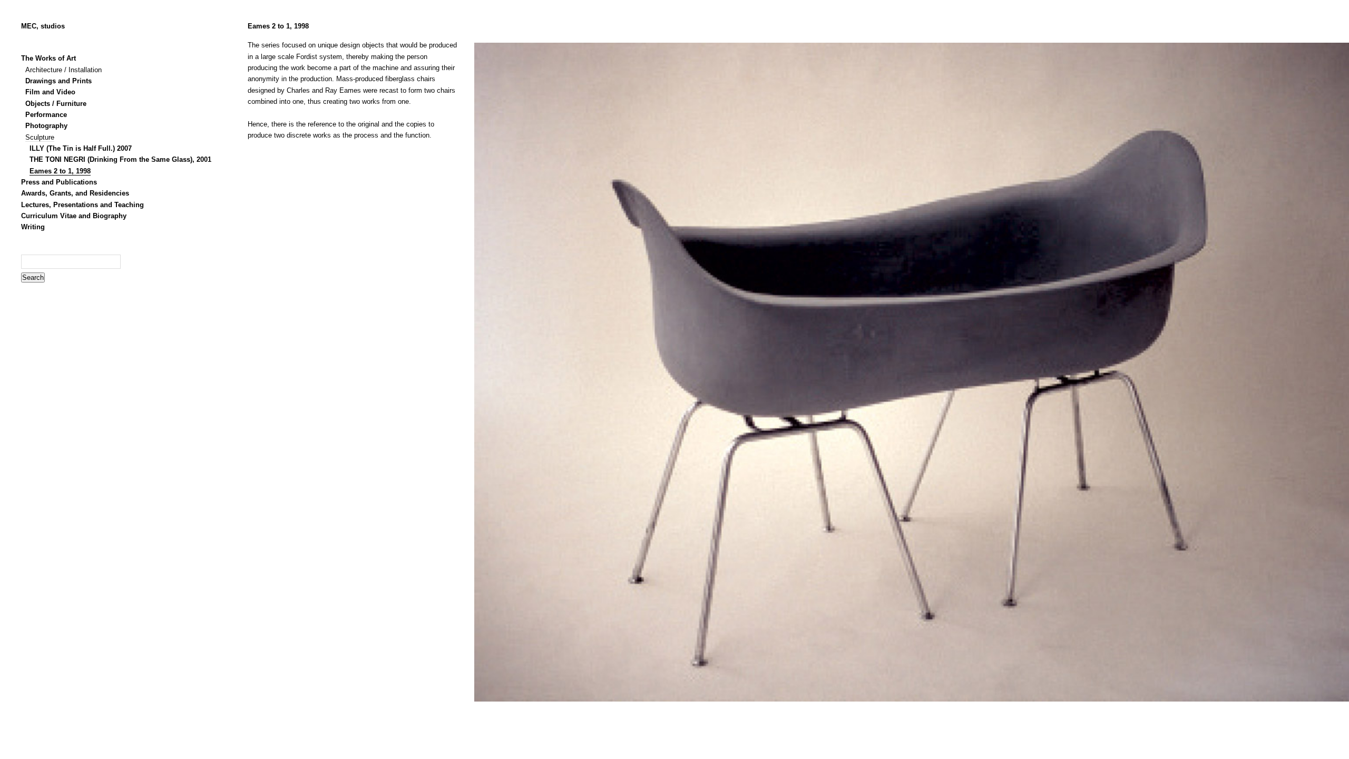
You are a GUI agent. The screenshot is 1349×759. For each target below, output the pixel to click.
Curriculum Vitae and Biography (73, 216)
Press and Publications (59, 182)
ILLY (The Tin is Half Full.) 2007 (81, 148)
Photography (46, 126)
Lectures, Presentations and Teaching (82, 205)
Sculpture (39, 137)
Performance (46, 115)
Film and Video (50, 92)
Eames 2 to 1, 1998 (60, 171)
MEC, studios (43, 26)
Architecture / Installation (63, 70)
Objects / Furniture (55, 104)
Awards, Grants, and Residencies (75, 193)
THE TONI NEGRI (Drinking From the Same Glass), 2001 (120, 159)
